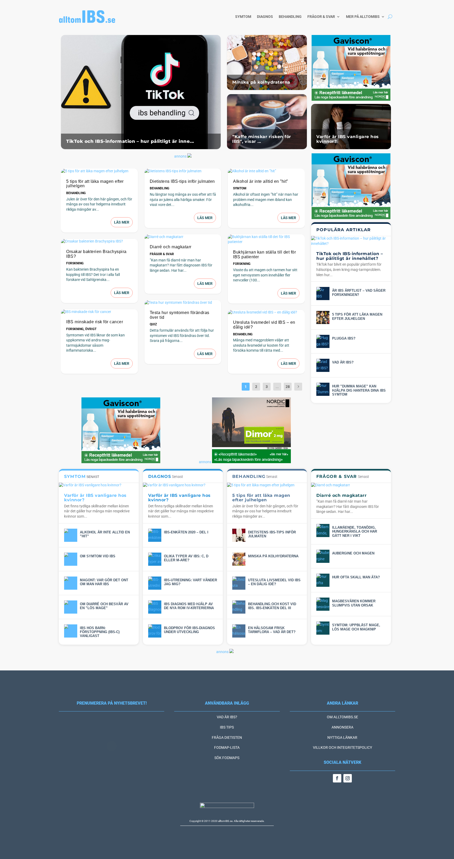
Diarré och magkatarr (171, 247)
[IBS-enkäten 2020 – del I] (154, 535)
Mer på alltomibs (363, 16)
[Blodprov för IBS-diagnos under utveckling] (154, 631)
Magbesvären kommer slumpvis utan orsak (353, 603)
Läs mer (121, 222)
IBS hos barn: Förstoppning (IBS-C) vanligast (100, 632)
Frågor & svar (321, 16)
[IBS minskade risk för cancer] (99, 312)
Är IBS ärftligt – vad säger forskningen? (358, 292)
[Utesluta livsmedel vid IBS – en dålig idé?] (266, 312)
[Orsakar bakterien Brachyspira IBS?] (99, 241)
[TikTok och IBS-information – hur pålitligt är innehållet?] (351, 241)
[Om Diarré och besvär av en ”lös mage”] (70, 607)
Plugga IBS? (343, 338)
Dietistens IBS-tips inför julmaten (182, 181)
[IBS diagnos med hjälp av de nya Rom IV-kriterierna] (154, 607)
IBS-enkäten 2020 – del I (186, 532)
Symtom (243, 16)
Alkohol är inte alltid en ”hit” (260, 181)
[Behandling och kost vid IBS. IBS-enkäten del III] (238, 607)
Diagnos (265, 16)
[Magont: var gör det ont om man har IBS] (70, 583)
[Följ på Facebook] (337, 778)
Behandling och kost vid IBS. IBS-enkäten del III (272, 606)
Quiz (153, 324)
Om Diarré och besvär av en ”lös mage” (104, 606)
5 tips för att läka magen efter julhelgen (357, 316)
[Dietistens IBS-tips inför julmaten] (183, 171)
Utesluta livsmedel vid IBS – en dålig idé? (274, 582)
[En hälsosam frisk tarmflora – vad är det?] (238, 631)
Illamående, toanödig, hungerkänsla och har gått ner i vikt (354, 531)
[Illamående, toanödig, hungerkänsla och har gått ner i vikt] (322, 530)
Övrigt (90, 329)
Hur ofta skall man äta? (356, 577)
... (277, 387)
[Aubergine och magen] (322, 556)
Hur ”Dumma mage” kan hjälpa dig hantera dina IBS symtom (359, 390)
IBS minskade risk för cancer (94, 322)
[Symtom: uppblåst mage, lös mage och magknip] (322, 628)
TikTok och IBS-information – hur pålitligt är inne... (130, 141)
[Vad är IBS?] (322, 365)
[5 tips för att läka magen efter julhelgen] (99, 171)
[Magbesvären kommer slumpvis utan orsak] (322, 604)
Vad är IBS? (343, 362)
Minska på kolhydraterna (261, 82)
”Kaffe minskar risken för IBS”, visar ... (261, 139)
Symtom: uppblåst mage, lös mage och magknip (356, 627)
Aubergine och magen (353, 553)
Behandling (290, 16)
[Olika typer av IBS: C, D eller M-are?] (154, 559)
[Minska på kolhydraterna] (238, 559)
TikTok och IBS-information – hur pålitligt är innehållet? (349, 256)
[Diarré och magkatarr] (183, 237)
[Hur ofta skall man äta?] (322, 580)
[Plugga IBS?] (322, 341)
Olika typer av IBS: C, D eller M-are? (186, 558)
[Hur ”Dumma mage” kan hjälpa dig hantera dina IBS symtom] (322, 389)
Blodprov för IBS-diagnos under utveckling (189, 630)
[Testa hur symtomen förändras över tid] (183, 302)
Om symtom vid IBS (97, 556)
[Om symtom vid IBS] (70, 559)
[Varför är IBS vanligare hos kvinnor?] (99, 485)
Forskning (75, 263)
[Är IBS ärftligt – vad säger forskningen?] (322, 293)
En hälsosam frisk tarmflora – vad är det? (272, 630)
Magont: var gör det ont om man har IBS (104, 582)
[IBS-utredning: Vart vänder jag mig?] (154, 583)
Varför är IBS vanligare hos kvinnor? (347, 139)
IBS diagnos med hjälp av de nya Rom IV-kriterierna (189, 606)
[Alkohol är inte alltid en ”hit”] (266, 171)
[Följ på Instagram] (347, 778)
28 (288, 387)
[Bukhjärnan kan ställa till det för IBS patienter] (266, 239)
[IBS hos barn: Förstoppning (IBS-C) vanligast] (70, 631)
